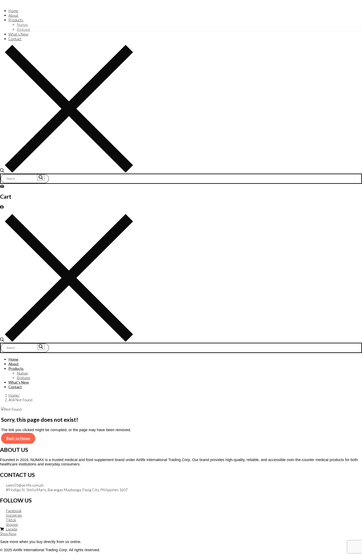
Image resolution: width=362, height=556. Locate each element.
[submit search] (41, 178)
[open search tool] (66, 171)
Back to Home (18, 438)
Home (13, 395)
